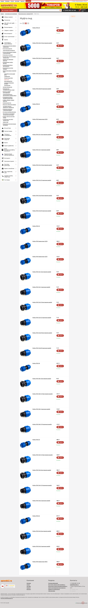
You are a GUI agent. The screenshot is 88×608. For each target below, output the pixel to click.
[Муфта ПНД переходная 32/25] (25, 261)
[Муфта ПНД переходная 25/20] (25, 124)
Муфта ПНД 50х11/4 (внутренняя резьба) (43, 454)
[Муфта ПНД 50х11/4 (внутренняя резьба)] (25, 459)
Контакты (28, 1)
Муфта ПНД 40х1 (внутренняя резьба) (42, 378)
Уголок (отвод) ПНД (8, 78)
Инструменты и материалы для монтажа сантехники (9, 114)
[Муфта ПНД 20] (25, 32)
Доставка (17, 1)
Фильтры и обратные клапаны (9, 104)
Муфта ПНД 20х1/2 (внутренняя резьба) (42, 43)
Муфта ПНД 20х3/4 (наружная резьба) (42, 88)
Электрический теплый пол (9, 50)
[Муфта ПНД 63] (25, 520)
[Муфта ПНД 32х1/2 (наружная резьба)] (25, 322)
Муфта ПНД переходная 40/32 (40, 561)
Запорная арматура (7, 102)
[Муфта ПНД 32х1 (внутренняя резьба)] (25, 276)
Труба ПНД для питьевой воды (9, 74)
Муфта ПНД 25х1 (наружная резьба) (41, 149)
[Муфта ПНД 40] (25, 368)
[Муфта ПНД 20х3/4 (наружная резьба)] (25, 93)
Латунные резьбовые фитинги (9, 112)
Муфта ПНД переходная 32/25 (40, 256)
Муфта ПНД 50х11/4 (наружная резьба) (42, 485)
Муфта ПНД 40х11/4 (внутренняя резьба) (43, 393)
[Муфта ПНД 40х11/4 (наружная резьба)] (25, 429)
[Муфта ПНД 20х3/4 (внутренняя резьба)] (25, 78)
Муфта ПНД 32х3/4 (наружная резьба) (42, 348)
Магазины (7, 1)
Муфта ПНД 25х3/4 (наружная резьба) (42, 210)
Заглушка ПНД (7, 85)
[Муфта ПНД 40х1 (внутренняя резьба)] (25, 383)
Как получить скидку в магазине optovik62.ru (57, 586)
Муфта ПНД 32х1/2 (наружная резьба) (42, 317)
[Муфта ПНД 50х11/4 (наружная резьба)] (25, 490)
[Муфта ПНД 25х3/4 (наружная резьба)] (25, 215)
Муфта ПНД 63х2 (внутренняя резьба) (42, 531)
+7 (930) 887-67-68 (69, 10)
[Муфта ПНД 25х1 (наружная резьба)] (25, 154)
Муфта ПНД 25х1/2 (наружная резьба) (42, 180)
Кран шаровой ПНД (8, 81)
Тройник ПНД (7, 76)
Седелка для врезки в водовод (9, 83)
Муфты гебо (5, 122)
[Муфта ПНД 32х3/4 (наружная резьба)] (25, 353)
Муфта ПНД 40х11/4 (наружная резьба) (42, 424)
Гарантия (22, 1)
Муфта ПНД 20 (36, 27)
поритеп (73, 16)
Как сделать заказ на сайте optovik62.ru (56, 584)
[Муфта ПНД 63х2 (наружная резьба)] (25, 551)
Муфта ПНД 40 (36, 363)
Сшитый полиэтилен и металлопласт (8, 66)
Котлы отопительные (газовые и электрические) (9, 53)
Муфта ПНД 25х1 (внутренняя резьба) (42, 134)
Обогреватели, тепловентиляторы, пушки (8, 89)
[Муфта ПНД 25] (25, 109)
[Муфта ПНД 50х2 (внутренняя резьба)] (25, 475)
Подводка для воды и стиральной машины (7, 110)
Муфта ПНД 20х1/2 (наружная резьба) (42, 58)
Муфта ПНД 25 (36, 104)
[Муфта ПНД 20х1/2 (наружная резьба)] (25, 63)
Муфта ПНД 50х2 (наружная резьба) (41, 500)
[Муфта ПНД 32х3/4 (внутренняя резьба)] (25, 337)
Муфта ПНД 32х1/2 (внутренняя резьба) (42, 302)
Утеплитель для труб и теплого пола (8, 120)
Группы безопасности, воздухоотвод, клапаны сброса (9, 95)
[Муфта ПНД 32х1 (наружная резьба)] (25, 292)
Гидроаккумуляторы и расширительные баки (8, 98)
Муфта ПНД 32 (36, 226)
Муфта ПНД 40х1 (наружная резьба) (41, 409)
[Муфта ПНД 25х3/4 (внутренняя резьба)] (25, 200)
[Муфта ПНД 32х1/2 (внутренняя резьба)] (25, 307)
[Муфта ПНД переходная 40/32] (25, 566)
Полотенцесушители (7, 48)
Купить (61, 30)
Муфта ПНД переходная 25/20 (40, 119)
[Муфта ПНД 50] (25, 444)
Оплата (12, 1)
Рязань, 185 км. (82, 4)
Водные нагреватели (7, 87)
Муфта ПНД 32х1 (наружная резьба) (41, 287)
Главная (2, 1)
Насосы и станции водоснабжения (6, 92)
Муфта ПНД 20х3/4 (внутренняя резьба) (42, 73)
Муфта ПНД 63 (36, 515)
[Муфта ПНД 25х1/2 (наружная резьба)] (25, 185)
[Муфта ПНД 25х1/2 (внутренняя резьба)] (25, 170)
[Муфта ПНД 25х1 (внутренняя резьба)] (25, 139)
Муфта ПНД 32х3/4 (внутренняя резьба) (42, 332)
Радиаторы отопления (8, 55)
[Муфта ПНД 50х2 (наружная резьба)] (25, 505)
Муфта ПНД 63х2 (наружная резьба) (41, 546)
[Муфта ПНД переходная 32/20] (25, 246)
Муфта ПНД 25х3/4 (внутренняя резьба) (42, 195)
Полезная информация (53, 583)
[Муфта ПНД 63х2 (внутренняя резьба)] (25, 536)
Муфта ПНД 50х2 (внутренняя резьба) (42, 470)
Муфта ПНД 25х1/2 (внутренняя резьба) (42, 165)
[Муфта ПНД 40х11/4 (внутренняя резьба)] (25, 398)
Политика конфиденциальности (7, 598)
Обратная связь (51, 590)
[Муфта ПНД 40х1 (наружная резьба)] (25, 414)
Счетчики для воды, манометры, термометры (8, 107)
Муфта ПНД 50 (36, 439)
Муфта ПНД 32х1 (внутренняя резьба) (42, 271)
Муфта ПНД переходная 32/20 (40, 241)
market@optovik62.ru (74, 584)
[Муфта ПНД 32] (25, 231)
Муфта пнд (6, 79)
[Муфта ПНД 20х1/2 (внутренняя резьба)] (25, 48)
